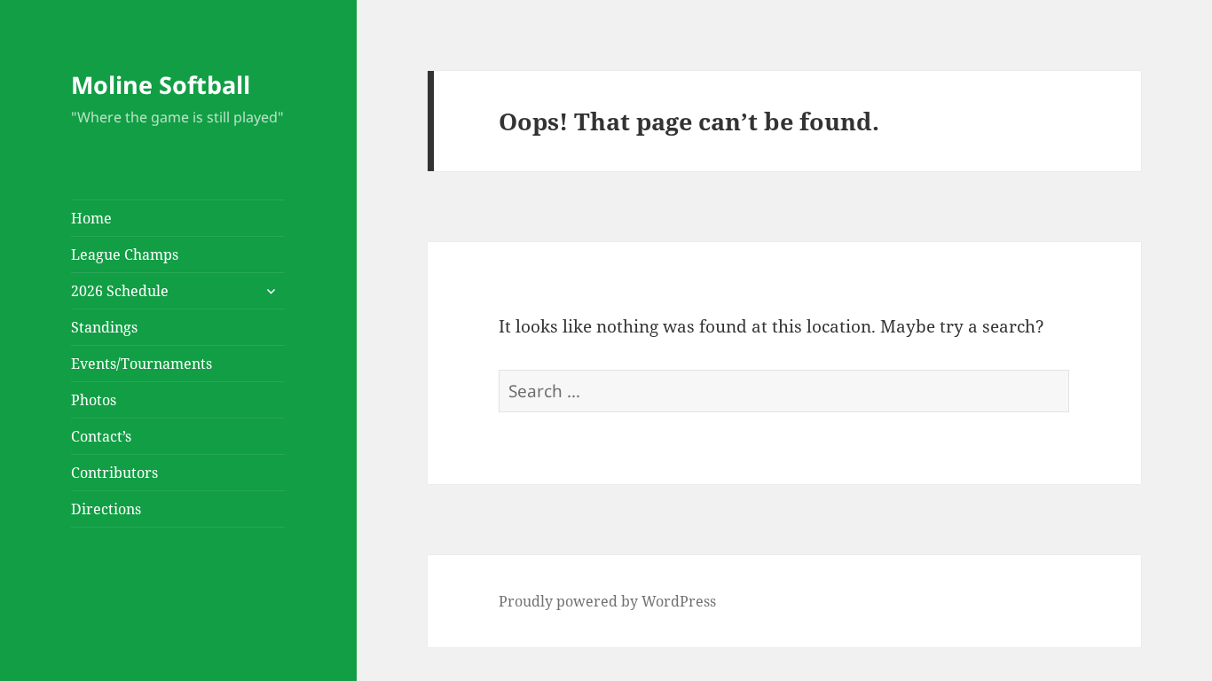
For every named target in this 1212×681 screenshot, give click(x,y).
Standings (104, 327)
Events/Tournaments (141, 363)
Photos (93, 400)
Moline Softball (160, 84)
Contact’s (101, 436)
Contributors (114, 472)
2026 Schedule (120, 291)
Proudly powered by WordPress (607, 601)
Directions (106, 509)
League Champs (124, 254)
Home (91, 218)
